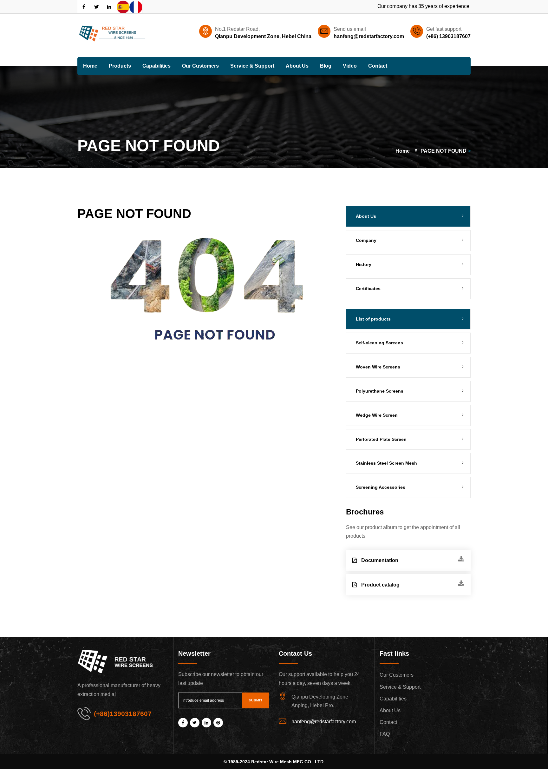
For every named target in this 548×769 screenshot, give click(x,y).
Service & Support (252, 66)
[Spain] (123, 6)
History (363, 264)
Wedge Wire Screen (377, 415)
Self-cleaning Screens (379, 342)
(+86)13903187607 (123, 713)
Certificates (368, 288)
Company (366, 240)
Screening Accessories (380, 487)
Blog (325, 66)
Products (120, 66)
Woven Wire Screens (378, 366)
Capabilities (156, 66)
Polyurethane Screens (379, 391)
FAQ (385, 734)
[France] (135, 6)
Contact (377, 66)
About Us (297, 66)
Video (350, 66)
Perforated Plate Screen (381, 439)
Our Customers (200, 66)
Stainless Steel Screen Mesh (386, 463)
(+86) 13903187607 (448, 36)
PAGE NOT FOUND (443, 151)
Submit (256, 700)
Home (90, 66)
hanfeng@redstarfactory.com (369, 36)
